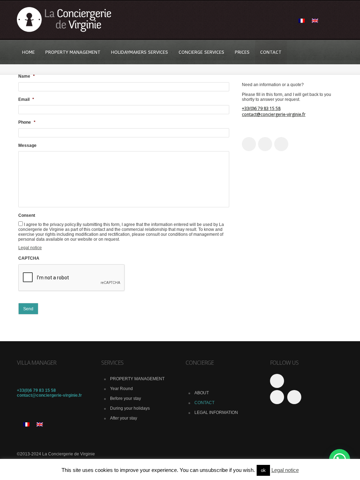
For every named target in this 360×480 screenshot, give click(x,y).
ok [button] (263, 470)
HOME (28, 52)
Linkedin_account (277, 397)
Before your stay (125, 398)
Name (26, 76)
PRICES (242, 52)
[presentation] (71, 278)
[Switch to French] (301, 21)
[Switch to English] (315, 21)
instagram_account (265, 144)
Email (26, 99)
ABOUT (201, 392)
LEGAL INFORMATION (216, 412)
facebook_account (249, 144)
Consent (26, 215)
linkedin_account (281, 144)
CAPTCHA (28, 258)
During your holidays (130, 408)
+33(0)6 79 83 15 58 (261, 108)
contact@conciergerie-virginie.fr (274, 114)
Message (27, 145)
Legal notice (30, 247)
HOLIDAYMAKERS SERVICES (139, 52)
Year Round (121, 388)
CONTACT (271, 52)
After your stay (123, 418)
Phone (27, 122)
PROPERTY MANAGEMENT (73, 52)
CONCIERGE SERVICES (201, 52)
